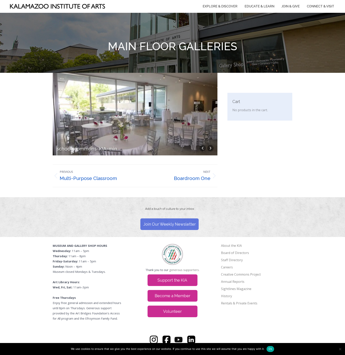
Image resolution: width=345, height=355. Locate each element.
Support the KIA (172, 280)
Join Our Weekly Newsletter (169, 224)
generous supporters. (184, 270)
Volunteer (172, 311)
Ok (270, 348)
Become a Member (172, 295)
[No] (340, 349)
